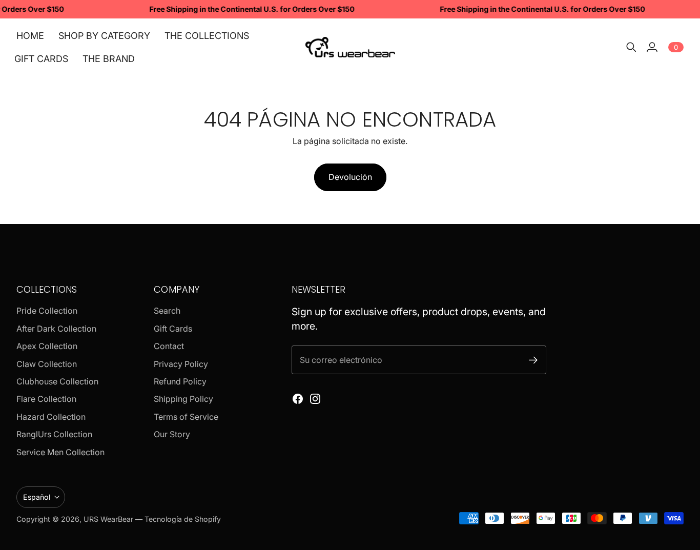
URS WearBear (109, 519)
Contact (169, 346)
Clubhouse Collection (57, 381)
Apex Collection (46, 346)
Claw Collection (46, 364)
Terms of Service (186, 417)
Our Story (172, 434)
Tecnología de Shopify (183, 519)
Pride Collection (46, 310)
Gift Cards (173, 328)
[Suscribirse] (533, 360)
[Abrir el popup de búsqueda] (631, 47)
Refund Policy (180, 381)
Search (167, 310)
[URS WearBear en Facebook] (298, 399)
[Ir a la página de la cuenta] (652, 47)
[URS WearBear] (350, 47)
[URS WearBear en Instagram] (315, 399)
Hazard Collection (51, 417)
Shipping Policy (183, 399)
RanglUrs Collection (54, 434)
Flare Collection (46, 399)
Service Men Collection (60, 452)
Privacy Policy (181, 364)
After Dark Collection (56, 328)
